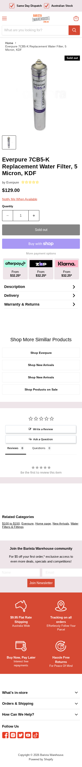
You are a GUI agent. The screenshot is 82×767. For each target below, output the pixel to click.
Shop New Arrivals (41, 365)
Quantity (7, 206)
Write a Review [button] (43, 429)
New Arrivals (61, 523)
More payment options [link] (41, 253)
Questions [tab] (38, 448)
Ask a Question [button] (43, 439)
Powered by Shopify (41, 759)
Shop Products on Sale (41, 389)
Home (9, 43)
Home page (43, 523)
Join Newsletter (41, 583)
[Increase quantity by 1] (34, 215)
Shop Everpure (41, 352)
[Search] (74, 30)
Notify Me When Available (19, 199)
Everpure (12, 182)
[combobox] (35, 30)
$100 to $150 (11, 523)
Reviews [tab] (12, 448)
